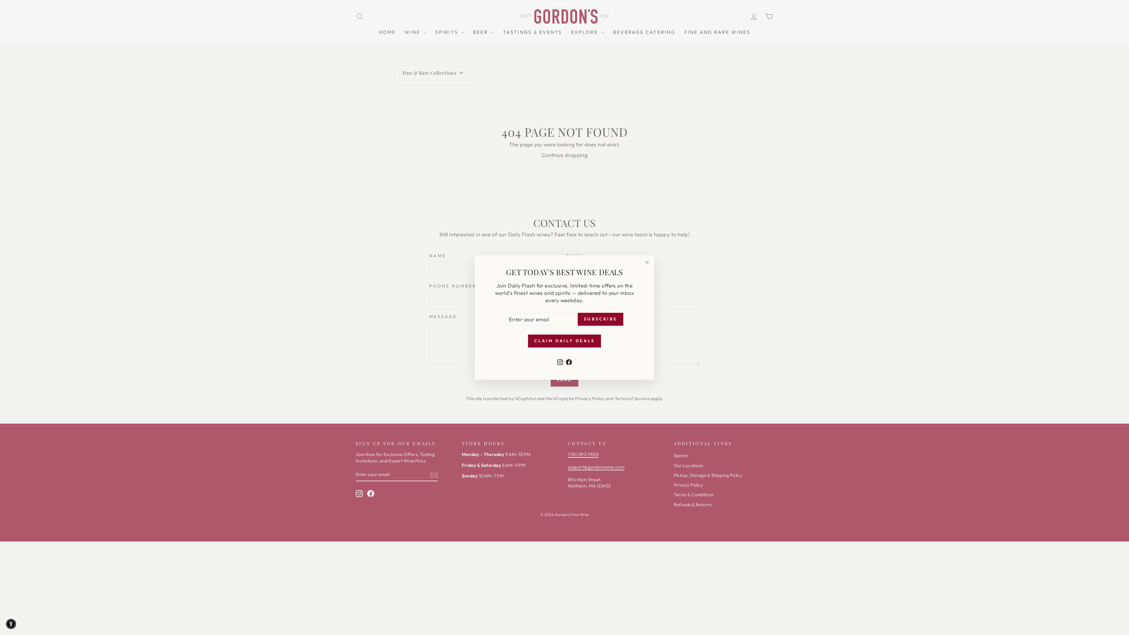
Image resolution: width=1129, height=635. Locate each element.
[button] (11, 624)
